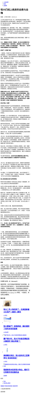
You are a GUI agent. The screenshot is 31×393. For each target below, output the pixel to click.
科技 (4, 3)
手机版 (6, 386)
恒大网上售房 (6, 383)
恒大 (4, 381)
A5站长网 (5, 2)
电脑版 (2, 386)
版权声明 (15, 386)
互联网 (5, 5)
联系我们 (10, 386)
